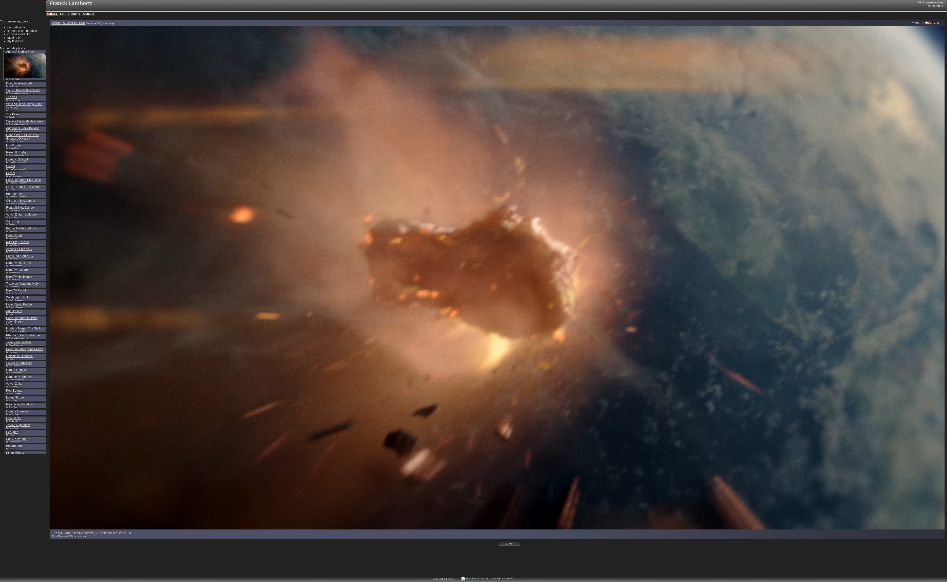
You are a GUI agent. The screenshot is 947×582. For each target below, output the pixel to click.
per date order (16, 27)
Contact (88, 14)
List (62, 14)
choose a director (19, 34)
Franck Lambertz (71, 3)
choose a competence (22, 31)
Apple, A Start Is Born (68, 23)
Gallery (52, 14)
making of (13, 37)
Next (509, 544)
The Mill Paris (61, 533)
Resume (74, 14)
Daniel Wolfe (93, 23)
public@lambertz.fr (443, 579)
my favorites (15, 41)
